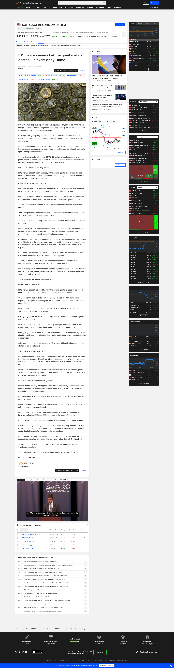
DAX (132, 51)
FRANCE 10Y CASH (136, 377)
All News (26, 45)
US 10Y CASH (135, 370)
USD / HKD (133, 274)
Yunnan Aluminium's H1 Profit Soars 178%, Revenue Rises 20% (41, 568)
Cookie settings (64, 660)
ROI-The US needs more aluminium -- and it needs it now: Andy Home (43, 572)
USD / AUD (133, 269)
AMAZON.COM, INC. (136, 193)
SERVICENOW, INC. (136, 147)
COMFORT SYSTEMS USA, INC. (140, 153)
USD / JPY (132, 267)
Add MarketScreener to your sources (67, 71)
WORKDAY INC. (135, 140)
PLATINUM (133, 312)
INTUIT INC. (134, 195)
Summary (19, 42)
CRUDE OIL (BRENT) (135, 307)
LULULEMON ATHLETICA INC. (139, 145)
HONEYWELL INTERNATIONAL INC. (141, 120)
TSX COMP (134, 46)
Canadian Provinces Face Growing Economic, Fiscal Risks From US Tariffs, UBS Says (47, 583)
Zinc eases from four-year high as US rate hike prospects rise (92, 32)
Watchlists (80, 7)
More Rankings (143, 181)
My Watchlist (133, 101)
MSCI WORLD (135, 65)
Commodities (133, 288)
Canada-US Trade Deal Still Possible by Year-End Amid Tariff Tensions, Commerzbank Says (49, 604)
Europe (140, 23)
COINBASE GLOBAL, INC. (138, 156)
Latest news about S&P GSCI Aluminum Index (35, 557)
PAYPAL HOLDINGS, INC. (138, 163)
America (147, 23)
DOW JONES (134, 42)
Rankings (118, 7)
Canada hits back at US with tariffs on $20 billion (37, 597)
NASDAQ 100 (135, 44)
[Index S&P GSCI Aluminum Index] (42, 76)
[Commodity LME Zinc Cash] (34, 79)
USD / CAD (133, 255)
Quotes (26, 42)
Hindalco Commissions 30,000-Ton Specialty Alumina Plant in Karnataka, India (45, 576)
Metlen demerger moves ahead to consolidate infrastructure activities (43, 611)
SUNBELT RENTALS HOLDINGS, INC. (141, 118)
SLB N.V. (133, 150)
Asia (155, 23)
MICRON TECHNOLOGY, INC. (139, 116)
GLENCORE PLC (26, 538)
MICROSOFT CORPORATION (139, 107)
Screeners (100, 7)
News (28, 7)
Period (109, 121)
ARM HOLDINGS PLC (137, 125)
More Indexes (143, 69)
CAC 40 (133, 53)
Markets (20, 7)
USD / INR (132, 262)
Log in (146, 3)
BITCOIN (133, 336)
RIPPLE (133, 346)
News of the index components (39, 45)
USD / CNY (133, 264)
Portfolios (69, 7)
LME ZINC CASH (24, 545)
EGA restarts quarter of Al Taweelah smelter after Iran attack (40, 590)
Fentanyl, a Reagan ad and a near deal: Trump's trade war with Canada (43, 607)
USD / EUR (133, 253)
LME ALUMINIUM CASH (26, 548)
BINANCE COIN (135, 343)
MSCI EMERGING (136, 63)
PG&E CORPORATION (137, 160)
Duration (94, 121)
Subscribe (154, 3)
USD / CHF (133, 278)
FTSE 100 (134, 49)
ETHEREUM (134, 339)
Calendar (46, 7)
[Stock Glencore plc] (63, 76)
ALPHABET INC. (135, 105)
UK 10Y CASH (135, 379)
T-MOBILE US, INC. (136, 200)
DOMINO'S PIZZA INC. (137, 143)
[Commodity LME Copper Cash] (83, 76)
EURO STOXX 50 (136, 56)
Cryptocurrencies (135, 321)
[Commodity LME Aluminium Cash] (56, 79)
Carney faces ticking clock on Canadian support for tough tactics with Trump (45, 579)
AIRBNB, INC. (135, 198)
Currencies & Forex (143, 282)
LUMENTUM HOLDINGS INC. (139, 206)
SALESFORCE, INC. (136, 109)
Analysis (36, 7)
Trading (90, 7)
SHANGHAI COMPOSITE (138, 58)
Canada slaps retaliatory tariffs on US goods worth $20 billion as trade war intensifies (47, 600)
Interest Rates (134, 355)
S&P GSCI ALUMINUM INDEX (30, 534)
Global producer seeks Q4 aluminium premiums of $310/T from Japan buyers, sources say (97, 36)
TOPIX (133, 60)
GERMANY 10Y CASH (137, 372)
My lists (144, 130)
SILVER (132, 310)
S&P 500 (133, 39)
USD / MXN (133, 257)
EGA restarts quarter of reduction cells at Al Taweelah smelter (40, 593)
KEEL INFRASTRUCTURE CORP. (140, 127)
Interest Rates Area (143, 383)
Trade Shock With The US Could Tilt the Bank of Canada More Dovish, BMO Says (46, 586)
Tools (109, 7)
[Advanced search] (104, 3)
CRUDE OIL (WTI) (134, 305)
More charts (121, 152)
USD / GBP (133, 276)
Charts (33, 42)
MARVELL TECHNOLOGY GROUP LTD (141, 211)
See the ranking (120, 165)
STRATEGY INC (135, 208)
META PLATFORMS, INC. (138, 112)
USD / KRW (133, 271)
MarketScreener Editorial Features (71, 45)
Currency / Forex (134, 238)
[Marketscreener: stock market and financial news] (29, 2)
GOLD (131, 303)
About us (90, 660)
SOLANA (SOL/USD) (136, 341)
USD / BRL (133, 260)
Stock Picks (57, 7)
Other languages (55, 45)
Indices (133, 23)
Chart (94, 117)
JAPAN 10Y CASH (136, 375)
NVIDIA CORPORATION (137, 122)
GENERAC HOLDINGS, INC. (139, 158)
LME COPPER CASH (26, 541)
